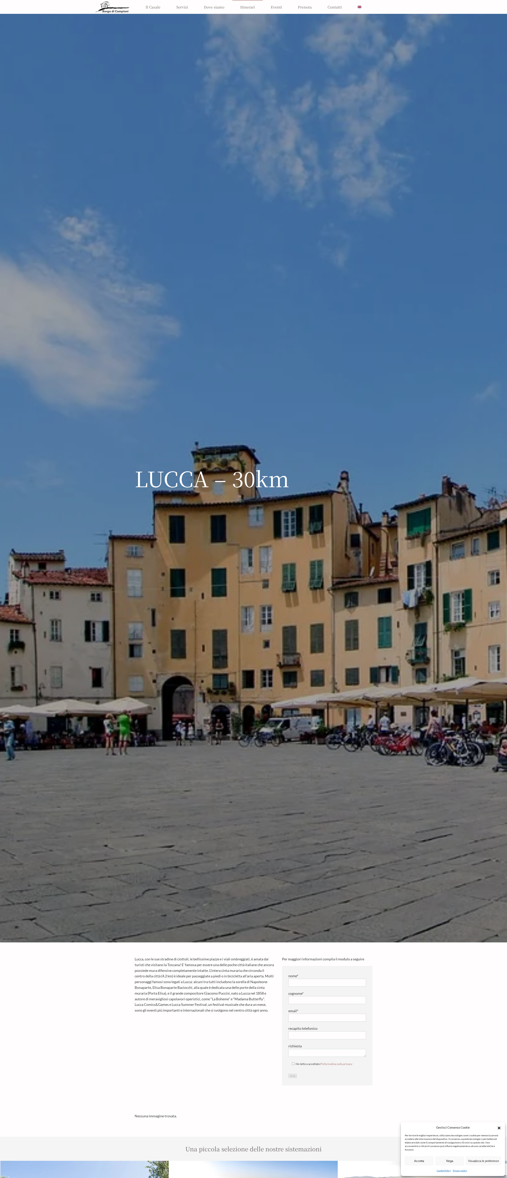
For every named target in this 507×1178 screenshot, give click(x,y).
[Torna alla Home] (112, 7)
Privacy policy (460, 1170)
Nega (449, 1161)
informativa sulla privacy (337, 1064)
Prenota (305, 6)
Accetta (419, 1161)
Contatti (335, 6)
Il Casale (153, 6)
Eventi (276, 6)
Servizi (182, 6)
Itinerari (247, 6)
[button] (499, 1127)
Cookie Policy (444, 1170)
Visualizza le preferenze (483, 1161)
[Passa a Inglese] (359, 7)
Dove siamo (214, 6)
